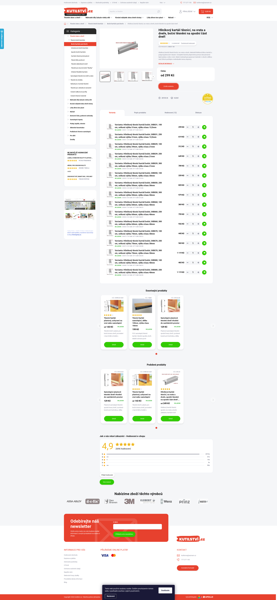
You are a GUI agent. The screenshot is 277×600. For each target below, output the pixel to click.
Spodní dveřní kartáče (78, 52)
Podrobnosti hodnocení (188, 43)
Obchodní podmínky (102, 2)
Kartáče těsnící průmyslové (80, 56)
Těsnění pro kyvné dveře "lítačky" (82, 68)
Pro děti (72, 135)
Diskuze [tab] (198, 113)
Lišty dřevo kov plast (77, 108)
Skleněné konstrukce (77, 127)
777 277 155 (185, 560)
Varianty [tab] (112, 113)
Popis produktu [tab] (140, 113)
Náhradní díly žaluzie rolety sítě (81, 100)
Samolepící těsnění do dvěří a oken (82, 76)
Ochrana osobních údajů (128, 2)
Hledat (158, 11)
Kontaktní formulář (187, 568)
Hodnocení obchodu (70, 2)
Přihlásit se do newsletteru (124, 534)
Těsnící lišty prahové (78, 60)
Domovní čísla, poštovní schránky (81, 116)
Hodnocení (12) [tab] (171, 113)
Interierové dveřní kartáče (79, 48)
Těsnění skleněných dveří (79, 64)
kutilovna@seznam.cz (188, 555)
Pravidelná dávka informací (73, 579)
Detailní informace (165, 63)
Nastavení (111, 596)
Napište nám (144, 2)
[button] (156, 354)
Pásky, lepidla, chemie (77, 123)
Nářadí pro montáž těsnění (79, 84)
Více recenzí (107, 482)
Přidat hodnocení (107, 475)
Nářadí (72, 112)
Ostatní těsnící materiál (78, 96)
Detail (114, 345)
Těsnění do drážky (77, 80)
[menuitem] (73, 17)
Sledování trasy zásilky (71, 575)
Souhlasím (165, 590)
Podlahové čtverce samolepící (80, 131)
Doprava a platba (86, 2)
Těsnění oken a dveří (77, 36)
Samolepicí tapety (76, 119)
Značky (72, 139)
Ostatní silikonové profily (79, 92)
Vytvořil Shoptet (191, 597)
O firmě (114, 2)
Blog (65, 582)
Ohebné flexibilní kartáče (79, 72)
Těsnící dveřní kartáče (78, 40)
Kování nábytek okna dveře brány (81, 104)
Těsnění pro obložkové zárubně (81, 88)
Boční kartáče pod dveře (79, 44)
